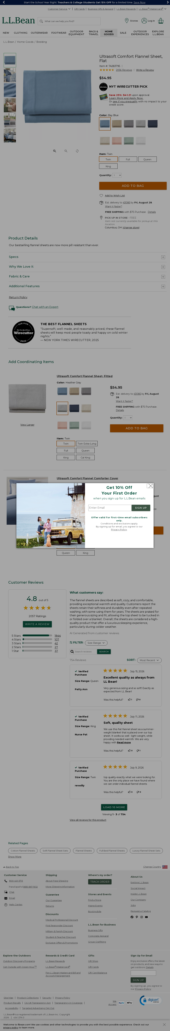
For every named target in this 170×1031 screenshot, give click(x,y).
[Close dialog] (150, 486)
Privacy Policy (119, 529)
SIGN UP (141, 507)
